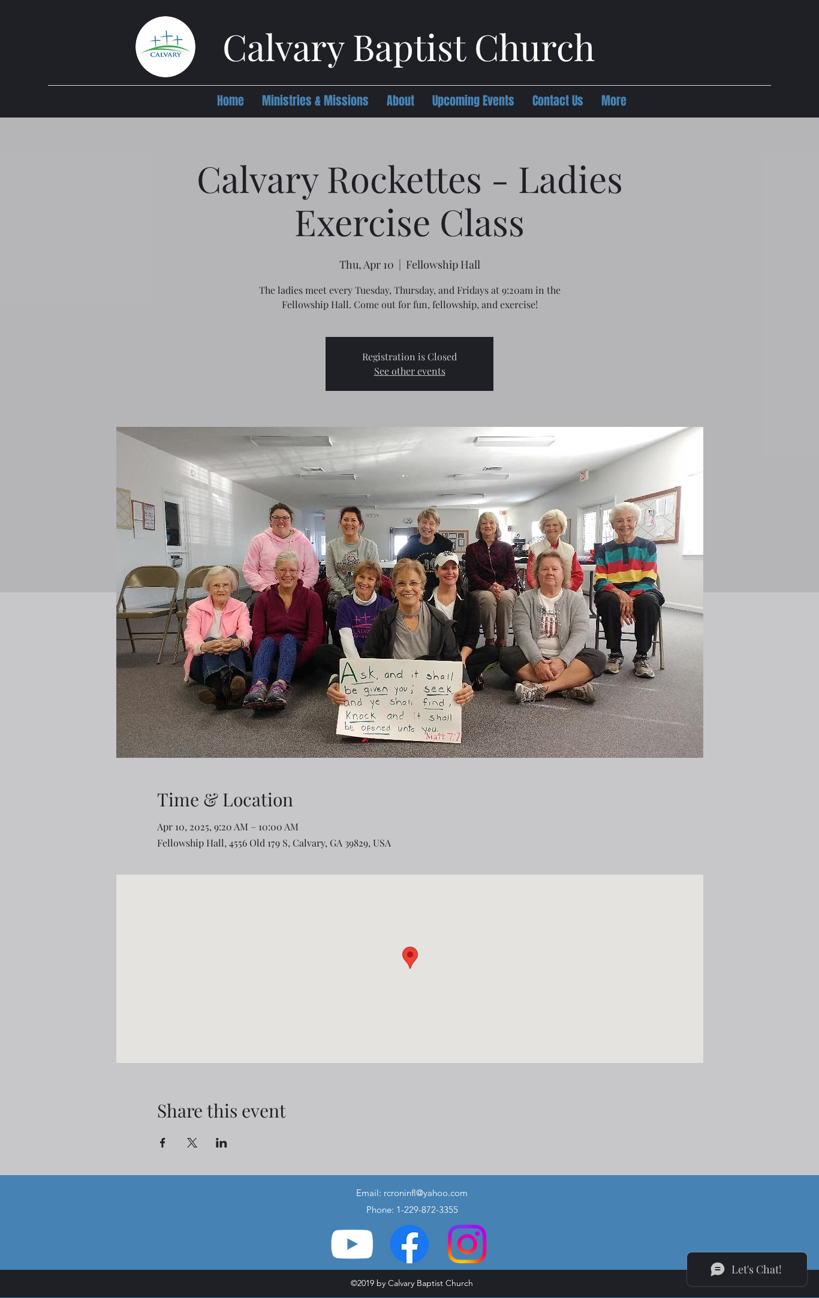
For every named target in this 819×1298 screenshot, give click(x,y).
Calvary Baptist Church (408, 46)
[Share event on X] (192, 1143)
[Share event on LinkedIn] (221, 1143)
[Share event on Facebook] (162, 1143)
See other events (409, 371)
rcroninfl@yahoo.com (426, 1192)
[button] (315, 101)
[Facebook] (409, 1244)
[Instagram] (467, 1244)
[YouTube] (352, 1244)
